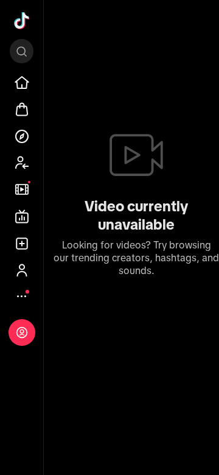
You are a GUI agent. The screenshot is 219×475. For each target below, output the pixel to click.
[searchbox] (21, 51)
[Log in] (22, 332)
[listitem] (22, 83)
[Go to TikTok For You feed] (22, 20)
